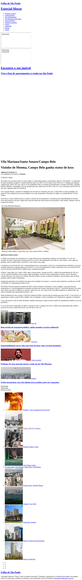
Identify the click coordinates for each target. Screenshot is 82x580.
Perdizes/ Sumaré (10, 13)
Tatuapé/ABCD (10, 21)
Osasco (7, 24)
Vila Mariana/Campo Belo (13, 19)
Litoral (7, 30)
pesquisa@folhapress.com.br (64, 578)
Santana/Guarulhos (11, 22)
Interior (7, 28)
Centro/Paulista (9, 15)
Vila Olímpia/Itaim (10, 17)
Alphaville (8, 26)
